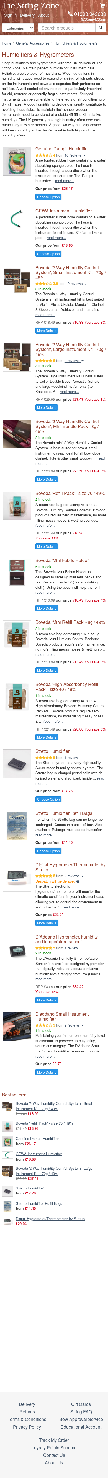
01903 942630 (90, 13)
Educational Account (81, 1427)
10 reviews (74, 155)
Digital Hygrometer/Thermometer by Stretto (70, 867)
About (43, 15)
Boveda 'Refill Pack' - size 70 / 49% (70, 493)
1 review (71, 757)
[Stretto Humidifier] (7, 1190)
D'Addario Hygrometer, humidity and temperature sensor (66, 939)
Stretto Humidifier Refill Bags (63, 813)
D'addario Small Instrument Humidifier (62, 1016)
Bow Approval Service (81, 1419)
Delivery (27, 15)
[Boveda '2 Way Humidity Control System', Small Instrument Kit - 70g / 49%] (7, 1106)
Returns (27, 1411)
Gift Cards (81, 1404)
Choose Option (48, 196)
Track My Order (54, 1440)
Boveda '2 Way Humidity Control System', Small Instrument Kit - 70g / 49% (70, 272)
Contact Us (54, 1455)
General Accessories (33, 43)
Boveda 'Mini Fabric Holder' (62, 560)
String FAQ (81, 1411)
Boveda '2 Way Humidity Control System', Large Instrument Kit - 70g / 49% (70, 349)
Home (6, 43)
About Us (54, 1462)
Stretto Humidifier (52, 751)
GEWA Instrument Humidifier (63, 210)
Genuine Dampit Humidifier (62, 148)
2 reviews (76, 283)
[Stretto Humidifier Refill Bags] (7, 1205)
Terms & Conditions (27, 1419)
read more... (64, 180)
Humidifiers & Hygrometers (75, 43)
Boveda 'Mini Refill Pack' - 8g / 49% (70, 622)
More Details (46, 330)
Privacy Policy (27, 1427)
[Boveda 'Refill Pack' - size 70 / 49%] (7, 1125)
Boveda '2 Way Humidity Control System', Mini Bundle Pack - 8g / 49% (67, 426)
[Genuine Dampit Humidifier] (7, 1141)
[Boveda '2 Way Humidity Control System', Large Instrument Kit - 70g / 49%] (7, 1171)
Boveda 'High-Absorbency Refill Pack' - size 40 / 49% (66, 686)
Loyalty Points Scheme (54, 1447)
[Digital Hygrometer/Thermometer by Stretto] (7, 1221)
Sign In (10, 15)
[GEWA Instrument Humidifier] (7, 1154)
